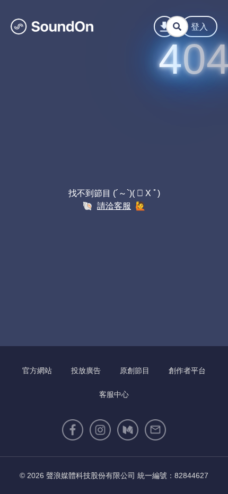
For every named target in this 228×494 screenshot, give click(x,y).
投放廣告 (86, 370)
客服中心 (114, 394)
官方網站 (37, 370)
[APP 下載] (164, 26)
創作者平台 (187, 370)
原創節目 (135, 370)
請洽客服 (114, 205)
